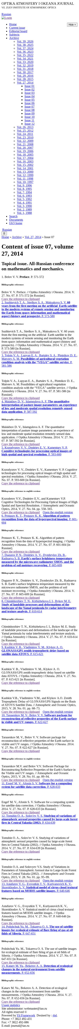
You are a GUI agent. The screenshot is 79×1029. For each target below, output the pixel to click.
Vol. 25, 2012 (25, 130)
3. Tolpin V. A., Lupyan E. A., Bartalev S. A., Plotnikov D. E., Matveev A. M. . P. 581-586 (39, 360)
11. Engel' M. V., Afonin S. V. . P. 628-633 (37, 785)
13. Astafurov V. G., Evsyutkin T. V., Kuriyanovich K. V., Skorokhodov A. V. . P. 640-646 (39, 887)
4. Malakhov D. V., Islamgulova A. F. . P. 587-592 (39, 406)
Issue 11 (29, 120)
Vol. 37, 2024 (25, 48)
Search (13, 216)
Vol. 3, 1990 (24, 206)
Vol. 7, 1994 (24, 192)
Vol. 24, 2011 (25, 134)
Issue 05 (30, 99)
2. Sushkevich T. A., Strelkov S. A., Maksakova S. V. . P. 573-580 (39, 309)
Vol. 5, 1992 (24, 199)
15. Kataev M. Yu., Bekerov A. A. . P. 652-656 (37, 969)
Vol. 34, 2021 (25, 58)
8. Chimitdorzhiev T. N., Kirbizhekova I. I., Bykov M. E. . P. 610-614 (39, 606)
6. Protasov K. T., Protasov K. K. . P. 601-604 (39, 519)
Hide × (72, 24)
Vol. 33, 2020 (25, 62)
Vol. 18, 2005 (25, 154)
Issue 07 (30, 106)
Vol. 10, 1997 (25, 182)
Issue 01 (30, 86)
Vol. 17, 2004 (25, 158)
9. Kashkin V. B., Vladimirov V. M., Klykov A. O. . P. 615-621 (35, 651)
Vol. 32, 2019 (25, 65)
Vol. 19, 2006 (25, 151)
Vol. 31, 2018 (25, 68)
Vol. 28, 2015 (25, 79)
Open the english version (58, 512)
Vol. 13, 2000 (25, 171)
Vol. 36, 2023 (25, 51)
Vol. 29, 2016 (25, 75)
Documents (16, 219)
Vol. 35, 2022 (25, 55)
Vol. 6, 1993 (24, 195)
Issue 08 (30, 110)
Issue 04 (30, 96)
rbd (55, 1015)
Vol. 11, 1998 (25, 178)
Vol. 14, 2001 (25, 168)
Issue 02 (30, 89)
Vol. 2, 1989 (24, 209)
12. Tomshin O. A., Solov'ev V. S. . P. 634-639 (39, 819)
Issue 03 (30, 92)
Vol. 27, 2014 (25, 82)
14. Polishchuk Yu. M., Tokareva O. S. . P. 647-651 (37, 930)
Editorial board (18, 31)
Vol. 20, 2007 (25, 147)
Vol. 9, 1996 (24, 185)
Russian (6, 14)
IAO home (15, 223)
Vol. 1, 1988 (24, 212)
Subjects (14, 34)
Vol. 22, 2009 (25, 140)
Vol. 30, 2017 (25, 72)
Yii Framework (26, 1015)
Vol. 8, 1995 (24, 188)
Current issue (17, 27)
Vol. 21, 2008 (25, 144)
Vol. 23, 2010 (25, 137)
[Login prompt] (7, 17)
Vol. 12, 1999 (25, 175)
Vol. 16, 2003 (25, 161)
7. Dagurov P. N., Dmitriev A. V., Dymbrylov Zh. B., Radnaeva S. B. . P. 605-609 (38, 560)
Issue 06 (30, 103)
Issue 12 (30, 123)
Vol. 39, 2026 (25, 41)
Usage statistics (11, 1005)
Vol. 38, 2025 (25, 44)
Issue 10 (30, 116)
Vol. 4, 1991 (24, 202)
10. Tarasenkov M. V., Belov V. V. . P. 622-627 (39, 719)
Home (13, 24)
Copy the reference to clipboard (21, 299)
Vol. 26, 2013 (25, 127)
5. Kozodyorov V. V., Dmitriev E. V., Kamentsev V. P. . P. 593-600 (37, 451)
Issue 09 (30, 113)
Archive (14, 38)
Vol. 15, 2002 (25, 164)
